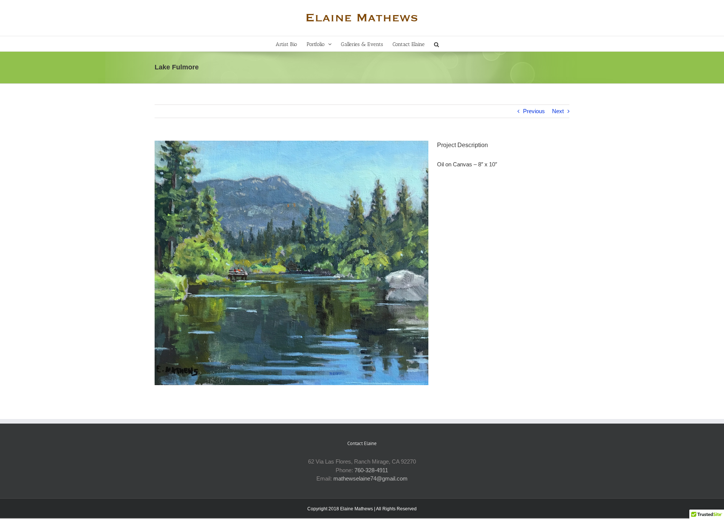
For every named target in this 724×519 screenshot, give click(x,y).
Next (558, 111)
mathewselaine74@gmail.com (370, 478)
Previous (534, 111)
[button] (436, 43)
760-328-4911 (371, 470)
